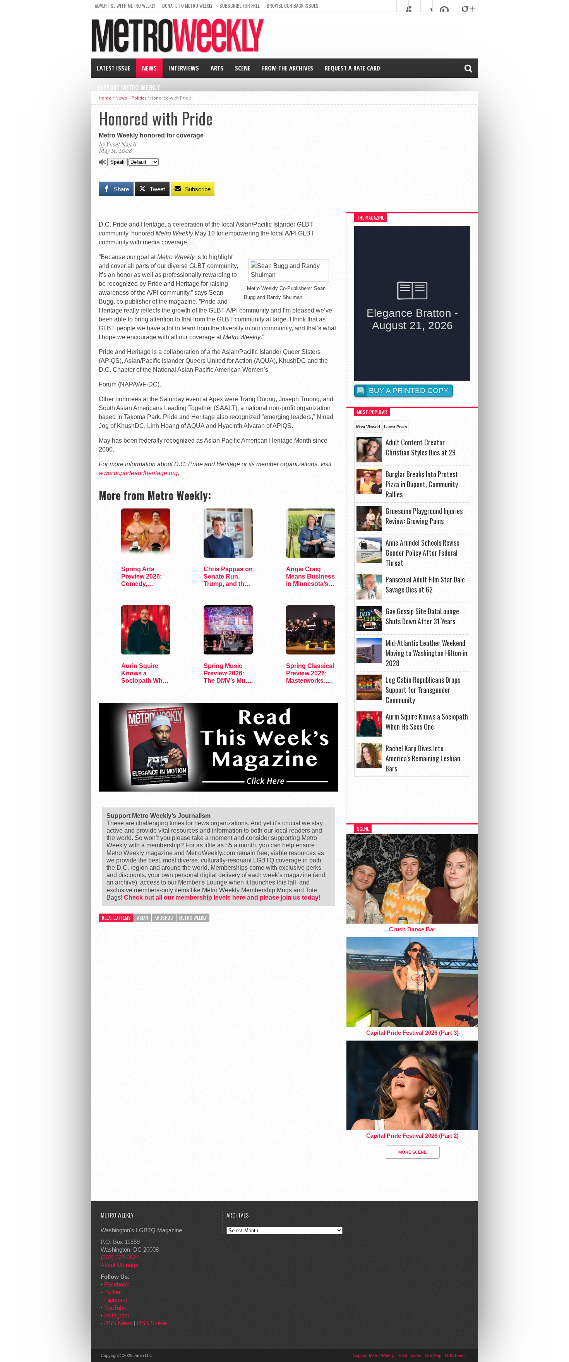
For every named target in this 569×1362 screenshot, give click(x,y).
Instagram (117, 1315)
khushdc (163, 917)
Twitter (112, 1292)
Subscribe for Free (239, 5)
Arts (217, 68)
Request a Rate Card (352, 68)
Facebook (116, 1284)
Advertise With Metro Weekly (125, 5)
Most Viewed (368, 426)
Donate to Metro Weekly (187, 5)
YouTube (115, 1307)
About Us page (119, 1265)
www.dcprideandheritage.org (138, 473)
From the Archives (287, 68)
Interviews (183, 68)
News (149, 68)
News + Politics (130, 98)
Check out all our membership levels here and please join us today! (222, 897)
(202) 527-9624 (120, 1257)
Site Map (433, 1355)
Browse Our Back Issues (293, 5)
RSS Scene (152, 1323)
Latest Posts (395, 426)
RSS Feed (454, 1355)
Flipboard (115, 1300)
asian (142, 917)
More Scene (412, 1152)
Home (105, 98)
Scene (242, 68)
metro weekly (193, 917)
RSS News (118, 1323)
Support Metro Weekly (128, 87)
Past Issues (410, 1355)
